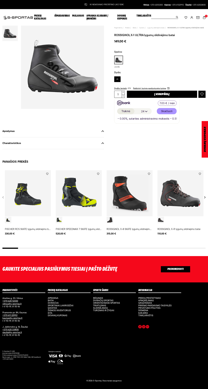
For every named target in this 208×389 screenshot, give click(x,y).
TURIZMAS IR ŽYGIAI (103, 310)
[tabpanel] (28, 203)
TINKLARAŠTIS (145, 315)
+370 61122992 (177, 5)
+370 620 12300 (10, 300)
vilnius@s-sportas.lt (12, 303)
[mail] (147, 327)
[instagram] (143, 327)
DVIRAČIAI (53, 302)
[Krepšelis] (204, 17)
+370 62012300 (156, 5)
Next (204, 197)
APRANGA (53, 298)
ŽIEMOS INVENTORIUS (59, 310)
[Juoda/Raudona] (110, 220)
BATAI (51, 300)
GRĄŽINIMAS (145, 302)
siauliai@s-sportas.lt (12, 332)
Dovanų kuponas (57, 315)
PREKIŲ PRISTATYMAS (149, 298)
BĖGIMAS (98, 298)
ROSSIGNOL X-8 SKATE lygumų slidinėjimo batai (132, 229)
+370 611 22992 (9, 315)
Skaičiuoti (166, 111)
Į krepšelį (161, 94)
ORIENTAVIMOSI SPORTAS (106, 302)
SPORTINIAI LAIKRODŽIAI (60, 305)
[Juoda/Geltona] (59, 220)
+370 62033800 (199, 5)
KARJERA (143, 312)
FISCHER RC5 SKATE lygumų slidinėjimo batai (28, 229)
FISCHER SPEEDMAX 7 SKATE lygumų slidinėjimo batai (84, 229)
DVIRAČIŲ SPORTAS (103, 300)
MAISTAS (52, 307)
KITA (50, 312)
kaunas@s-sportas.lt (12, 318)
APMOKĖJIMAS (146, 300)
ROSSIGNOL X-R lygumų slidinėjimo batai (178, 229)
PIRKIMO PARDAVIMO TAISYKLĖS (155, 305)
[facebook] (140, 327)
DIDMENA (143, 310)
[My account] (191, 17)
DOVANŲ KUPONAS (205, 139)
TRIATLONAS (99, 305)
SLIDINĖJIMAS (100, 307)
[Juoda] (8, 220)
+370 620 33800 (10, 329)
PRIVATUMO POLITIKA (149, 307)
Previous (3, 197)
